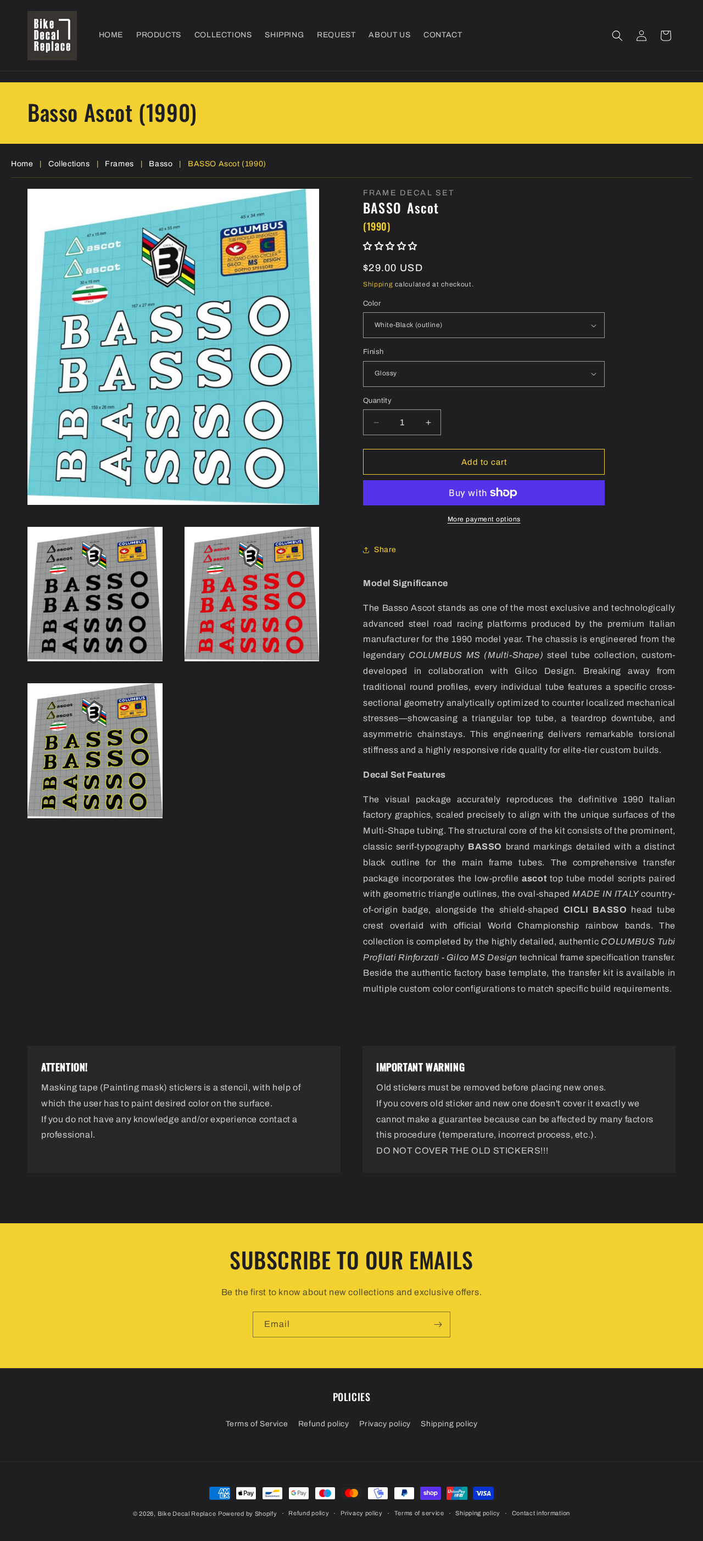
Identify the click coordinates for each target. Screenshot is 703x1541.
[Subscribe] (438, 1324)
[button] (617, 36)
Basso (160, 164)
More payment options (484, 519)
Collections (69, 164)
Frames (119, 164)
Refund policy (323, 1424)
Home (22, 164)
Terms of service (419, 1513)
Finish (373, 352)
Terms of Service (257, 1424)
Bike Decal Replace (187, 1513)
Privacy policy (384, 1424)
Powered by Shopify (247, 1513)
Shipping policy (449, 1424)
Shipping (378, 284)
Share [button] (385, 549)
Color (372, 303)
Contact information (541, 1513)
